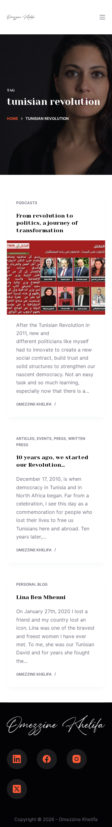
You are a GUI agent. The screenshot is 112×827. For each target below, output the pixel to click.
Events (44, 438)
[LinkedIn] (17, 759)
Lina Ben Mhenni (41, 597)
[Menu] (102, 17)
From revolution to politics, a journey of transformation (47, 223)
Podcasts (26, 202)
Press (60, 438)
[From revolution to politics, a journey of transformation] (56, 277)
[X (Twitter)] (17, 789)
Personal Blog (32, 584)
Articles (25, 438)
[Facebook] (47, 759)
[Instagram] (77, 759)
